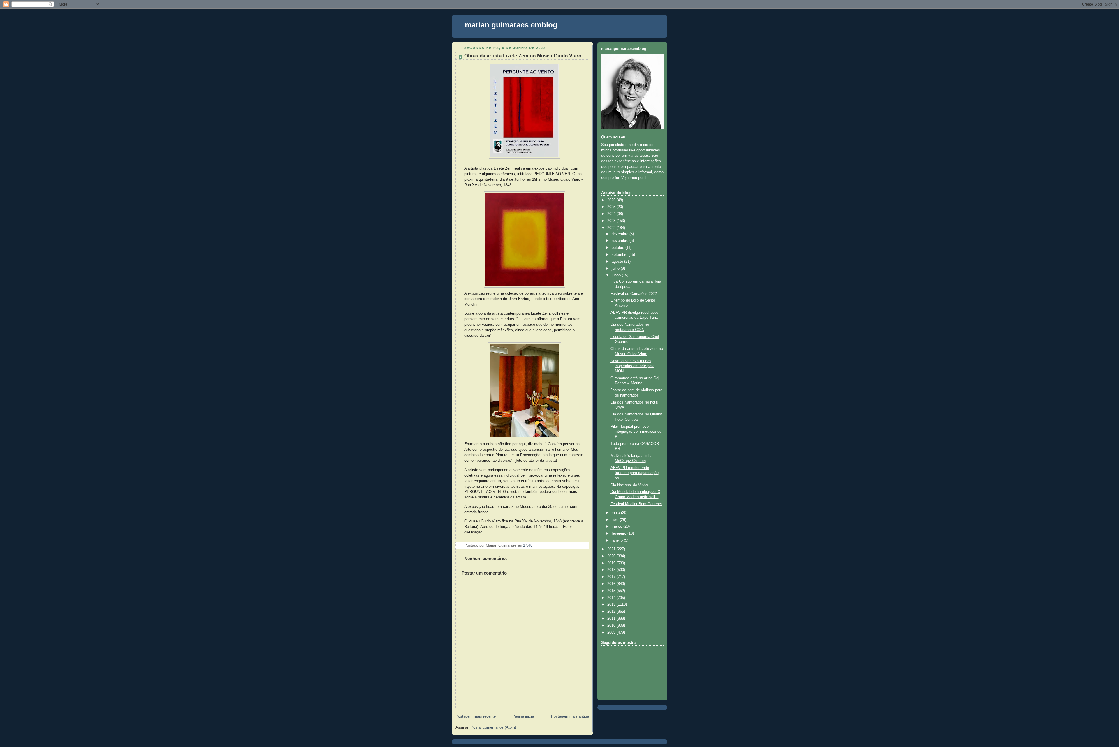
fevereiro (619, 533)
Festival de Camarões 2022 (633, 294)
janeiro (618, 540)
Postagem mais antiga (570, 716)
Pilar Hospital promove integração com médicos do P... (635, 431)
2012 (612, 611)
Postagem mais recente (475, 716)
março (617, 526)
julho (616, 269)
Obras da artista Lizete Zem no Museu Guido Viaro (522, 56)
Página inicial (523, 716)
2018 (612, 570)
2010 (612, 625)
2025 (612, 207)
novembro (620, 241)
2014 (612, 598)
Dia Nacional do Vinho (629, 485)
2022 (612, 228)
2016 (612, 584)
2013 (612, 604)
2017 (612, 577)
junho (617, 275)
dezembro (620, 234)
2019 (612, 563)
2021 (612, 549)
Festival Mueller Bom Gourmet (636, 504)
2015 (612, 591)
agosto (618, 262)
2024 (612, 214)
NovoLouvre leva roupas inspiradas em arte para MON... (632, 366)
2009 (612, 632)
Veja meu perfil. (634, 178)
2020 (612, 556)
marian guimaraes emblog (511, 24)
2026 (612, 200)
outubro (618, 248)
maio (616, 513)
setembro (620, 255)
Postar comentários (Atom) (493, 727)
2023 (612, 221)
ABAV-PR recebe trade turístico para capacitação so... (634, 473)
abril (616, 520)
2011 (612, 618)
